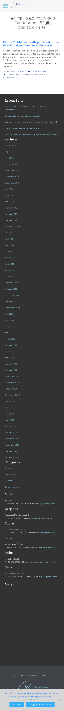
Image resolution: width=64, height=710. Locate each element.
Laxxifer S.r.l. (45, 675)
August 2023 (10, 258)
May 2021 (9, 351)
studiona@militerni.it (46, 532)
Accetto (17, 704)
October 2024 (11, 220)
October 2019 (11, 451)
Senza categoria (12, 487)
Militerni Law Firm (28, 675)
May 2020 (9, 414)
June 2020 (9, 407)
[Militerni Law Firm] (20, 5)
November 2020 (12, 382)
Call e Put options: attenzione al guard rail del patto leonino (31, 134)
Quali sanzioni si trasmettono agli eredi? (23, 116)
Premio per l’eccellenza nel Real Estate (22, 128)
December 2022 (12, 295)
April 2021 (9, 357)
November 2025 (12, 176)
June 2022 (9, 320)
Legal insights (39, 71)
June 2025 (9, 195)
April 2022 (9, 332)
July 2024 (9, 233)
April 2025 (9, 201)
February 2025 (11, 208)
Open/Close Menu (6, 5)
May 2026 (9, 158)
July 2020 (9, 401)
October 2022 (11, 301)
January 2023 (11, 289)
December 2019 (12, 439)
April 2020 (9, 420)
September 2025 (12, 183)
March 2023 (10, 276)
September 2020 (12, 395)
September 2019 (12, 457)
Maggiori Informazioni (40, 704)
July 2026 (9, 151)
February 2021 (11, 364)
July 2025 (9, 189)
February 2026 (11, 164)
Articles (8, 468)
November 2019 (12, 445)
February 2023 (11, 283)
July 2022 (9, 314)
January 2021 (11, 370)
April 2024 (9, 245)
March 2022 (10, 339)
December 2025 (12, 170)
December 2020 (12, 376)
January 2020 (11, 432)
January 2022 (11, 345)
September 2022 (12, 307)
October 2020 (11, 389)
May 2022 (9, 326)
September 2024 (12, 226)
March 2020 (10, 426)
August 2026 (10, 145)
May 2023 (9, 270)
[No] (60, 699)
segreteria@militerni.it (49, 503)
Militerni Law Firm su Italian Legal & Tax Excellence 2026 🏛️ (31, 122)
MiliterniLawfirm (15, 71)
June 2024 (9, 239)
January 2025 (11, 214)
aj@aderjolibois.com (48, 576)
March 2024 (10, 251)
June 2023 (9, 264)
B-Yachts (9, 481)
